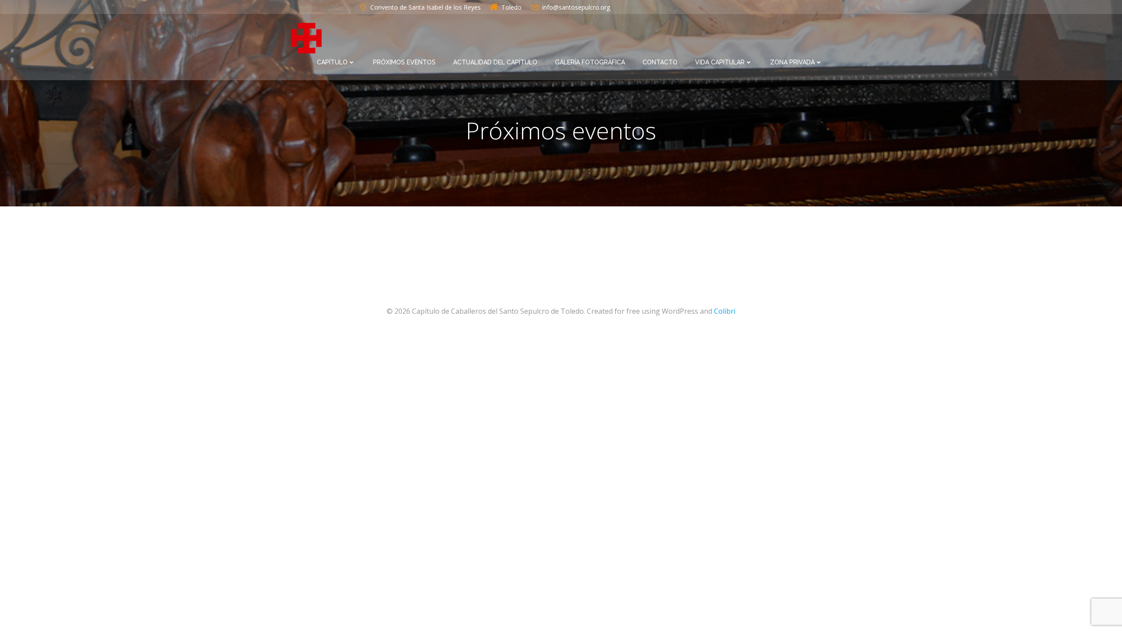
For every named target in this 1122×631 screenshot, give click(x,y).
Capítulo (332, 62)
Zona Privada (792, 62)
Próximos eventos (404, 62)
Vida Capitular (720, 62)
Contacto (660, 62)
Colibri (724, 311)
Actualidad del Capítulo (495, 62)
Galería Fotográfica (590, 62)
